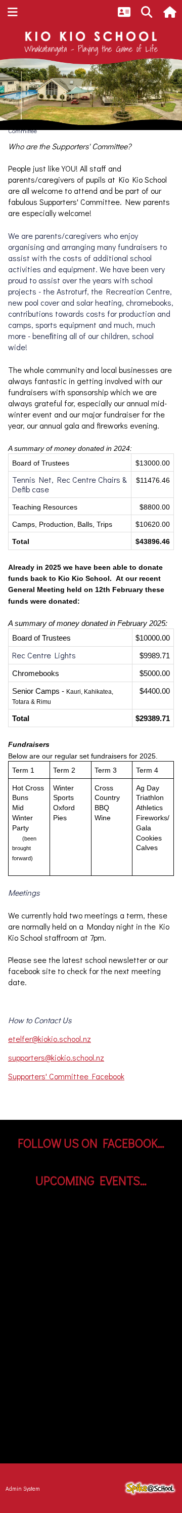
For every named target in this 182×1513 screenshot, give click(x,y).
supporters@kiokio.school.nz (56, 1057)
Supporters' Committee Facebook (66, 1076)
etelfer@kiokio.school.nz (49, 1038)
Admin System (23, 1488)
